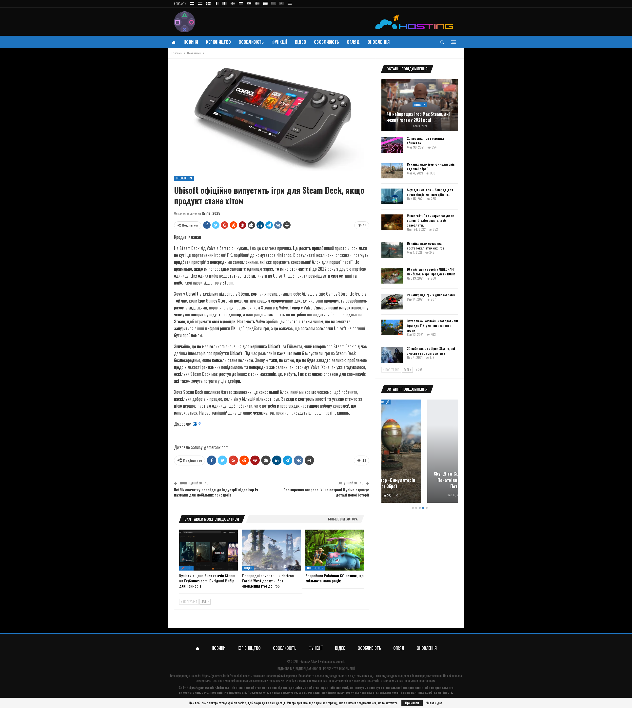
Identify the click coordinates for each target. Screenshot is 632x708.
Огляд (353, 42)
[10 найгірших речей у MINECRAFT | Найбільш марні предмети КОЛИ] (392, 276)
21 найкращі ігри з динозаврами (431, 294)
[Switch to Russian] (192, 2)
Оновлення (379, 42)
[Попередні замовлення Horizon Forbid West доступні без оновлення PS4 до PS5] (271, 550)
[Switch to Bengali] (273, 2)
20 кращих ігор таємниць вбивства (426, 140)
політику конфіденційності (431, 692)
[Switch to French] (216, 2)
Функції (279, 42)
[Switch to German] (290, 2)
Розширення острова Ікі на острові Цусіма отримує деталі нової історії (326, 492)
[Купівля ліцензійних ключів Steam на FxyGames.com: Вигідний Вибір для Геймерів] (208, 550)
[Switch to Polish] (241, 2)
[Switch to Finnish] (208, 2)
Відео (300, 42)
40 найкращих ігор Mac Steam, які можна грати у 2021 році (418, 117)
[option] (419, 452)
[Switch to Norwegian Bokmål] (233, 2)
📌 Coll (186, 568)
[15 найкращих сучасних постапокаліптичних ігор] (392, 250)
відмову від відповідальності (377, 692)
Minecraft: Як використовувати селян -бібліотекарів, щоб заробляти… (430, 220)
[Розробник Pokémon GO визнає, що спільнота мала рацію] (334, 550)
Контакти (180, 4)
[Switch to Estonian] (200, 2)
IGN (194, 424)
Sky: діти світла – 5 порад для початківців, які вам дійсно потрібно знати (420, 479)
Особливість (251, 42)
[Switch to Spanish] (249, 2)
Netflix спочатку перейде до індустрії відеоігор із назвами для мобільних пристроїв (216, 492)
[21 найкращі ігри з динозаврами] (392, 301)
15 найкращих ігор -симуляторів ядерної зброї (431, 166)
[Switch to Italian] (224, 2)
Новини (191, 42)
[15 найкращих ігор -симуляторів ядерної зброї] (392, 171)
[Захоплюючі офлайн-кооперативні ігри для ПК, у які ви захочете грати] (392, 327)
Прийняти (412, 702)
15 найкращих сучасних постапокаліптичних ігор (425, 245)
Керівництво (218, 42)
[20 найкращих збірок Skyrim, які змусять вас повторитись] (392, 355)
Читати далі (434, 703)
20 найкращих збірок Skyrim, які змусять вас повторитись (431, 351)
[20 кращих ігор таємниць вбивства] (392, 145)
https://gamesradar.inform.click (222, 675)
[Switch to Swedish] (257, 2)
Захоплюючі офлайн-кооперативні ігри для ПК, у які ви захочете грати (432, 325)
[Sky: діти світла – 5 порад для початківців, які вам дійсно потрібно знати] (392, 196)
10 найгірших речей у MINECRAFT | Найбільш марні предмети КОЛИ (431, 271)
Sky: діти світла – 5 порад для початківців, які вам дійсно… (430, 192)
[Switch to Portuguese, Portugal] (281, 2)
